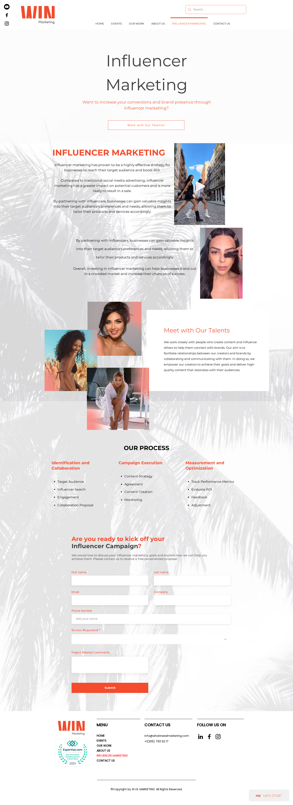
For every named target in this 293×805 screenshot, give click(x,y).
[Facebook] (7, 15)
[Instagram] (7, 23)
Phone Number (82, 610)
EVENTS (101, 741)
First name (79, 572)
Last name (161, 572)
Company (161, 592)
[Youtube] (7, 7)
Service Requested (85, 630)
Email (75, 592)
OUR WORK (104, 746)
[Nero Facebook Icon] (209, 736)
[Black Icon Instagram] (218, 736)
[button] (237, 294)
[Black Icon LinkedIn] (200, 736)
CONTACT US (106, 761)
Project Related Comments (91, 652)
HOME (101, 736)
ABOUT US (103, 751)
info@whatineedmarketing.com (167, 736)
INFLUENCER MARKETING (112, 756)
